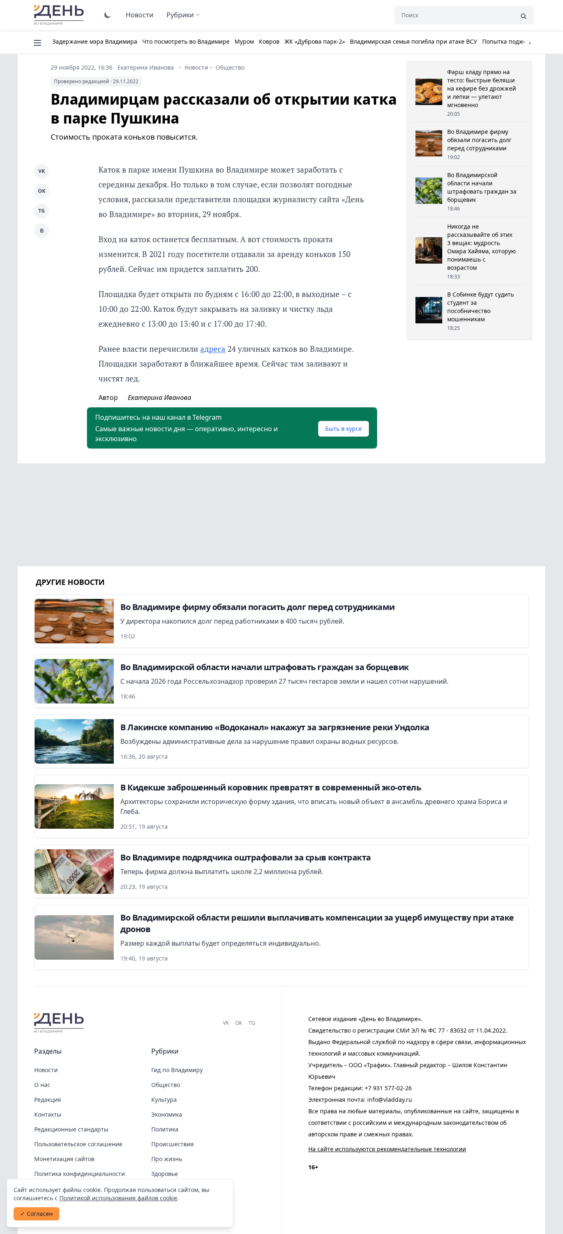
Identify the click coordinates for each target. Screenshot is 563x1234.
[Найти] (523, 15)
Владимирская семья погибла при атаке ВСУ (413, 41)
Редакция (47, 1099)
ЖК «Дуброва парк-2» (314, 41)
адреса (212, 349)
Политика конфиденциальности (79, 1174)
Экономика (166, 1114)
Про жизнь (166, 1159)
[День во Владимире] (60, 1023)
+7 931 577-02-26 (388, 1088)
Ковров (269, 41)
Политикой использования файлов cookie (118, 1198)
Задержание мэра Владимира (94, 41)
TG (41, 210)
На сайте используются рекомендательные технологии (387, 1149)
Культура (164, 1099)
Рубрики (180, 14)
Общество (230, 67)
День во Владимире (60, 15)
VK (41, 171)
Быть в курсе (343, 428)
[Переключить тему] (107, 14)
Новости (139, 14)
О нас (42, 1085)
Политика (164, 1129)
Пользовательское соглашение (78, 1144)
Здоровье (164, 1174)
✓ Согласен (36, 1214)
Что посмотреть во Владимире (186, 41)
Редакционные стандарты (71, 1129)
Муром (244, 41)
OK (41, 190)
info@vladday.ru (389, 1099)
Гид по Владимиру (177, 1070)
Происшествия (172, 1144)
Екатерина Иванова (145, 67)
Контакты (47, 1114)
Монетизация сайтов (64, 1159)
